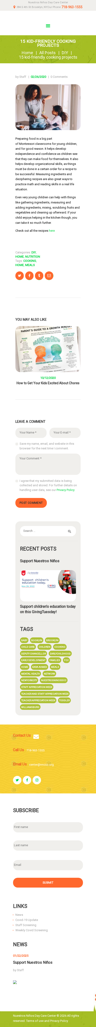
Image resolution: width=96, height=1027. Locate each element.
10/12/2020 (48, 378)
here (52, 230)
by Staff (21, 76)
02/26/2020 (38, 76)
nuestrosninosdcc (53, 680)
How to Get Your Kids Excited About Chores (48, 383)
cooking (29, 261)
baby (24, 640)
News (19, 915)
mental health (30, 673)
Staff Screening (25, 925)
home (19, 265)
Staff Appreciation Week (36, 687)
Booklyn (36, 640)
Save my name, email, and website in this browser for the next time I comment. (47, 446)
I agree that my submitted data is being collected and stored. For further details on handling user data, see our (48, 485)
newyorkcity (29, 680)
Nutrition (32, 256)
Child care (28, 647)
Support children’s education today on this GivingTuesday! (48, 609)
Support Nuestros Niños (39, 561)
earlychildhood (60, 653)
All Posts (47, 52)
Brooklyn (52, 640)
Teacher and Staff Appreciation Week (45, 694)
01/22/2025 (20, 955)
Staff (20, 970)
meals (30, 265)
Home (27, 52)
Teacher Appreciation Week (38, 700)
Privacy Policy (66, 490)
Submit (48, 882)
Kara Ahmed (39, 667)
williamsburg (30, 707)
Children (44, 647)
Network (49, 673)
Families (54, 660)
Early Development (33, 660)
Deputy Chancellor (33, 653)
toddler (64, 700)
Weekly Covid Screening (31, 930)
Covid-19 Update (26, 920)
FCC (66, 660)
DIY (65, 52)
